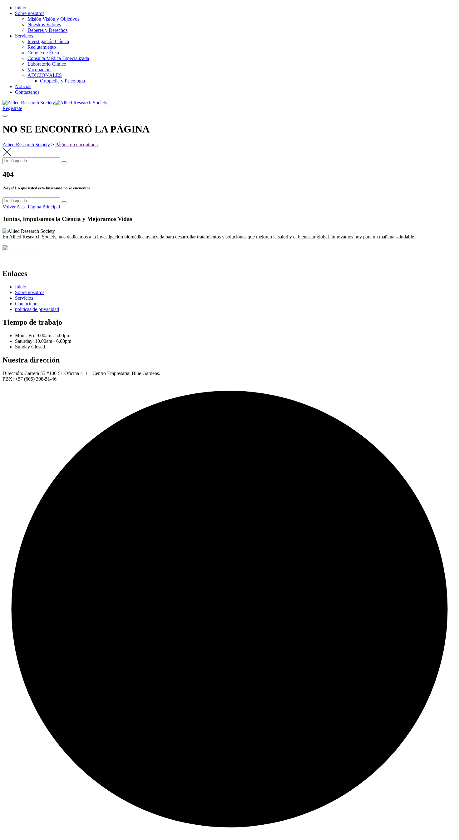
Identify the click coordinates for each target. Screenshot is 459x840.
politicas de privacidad (37, 309)
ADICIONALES (44, 75)
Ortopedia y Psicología (62, 80)
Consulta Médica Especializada (58, 58)
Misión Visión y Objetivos (53, 19)
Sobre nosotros (29, 13)
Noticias (23, 86)
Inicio (20, 7)
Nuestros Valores (44, 24)
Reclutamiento (41, 47)
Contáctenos (27, 92)
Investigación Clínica (48, 41)
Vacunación (39, 69)
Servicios (24, 35)
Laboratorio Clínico (46, 64)
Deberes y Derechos (47, 30)
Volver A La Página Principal (31, 206)
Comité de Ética (43, 52)
